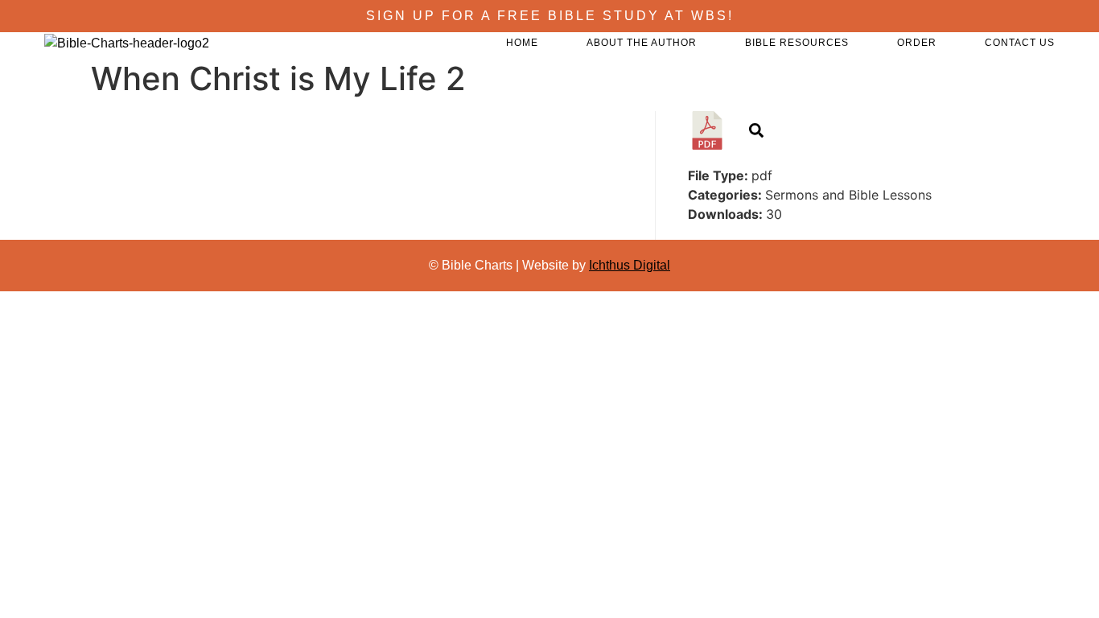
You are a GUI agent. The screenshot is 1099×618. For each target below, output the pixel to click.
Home (522, 42)
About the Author (642, 42)
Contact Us (1020, 42)
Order (916, 42)
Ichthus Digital (629, 265)
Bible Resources (797, 42)
